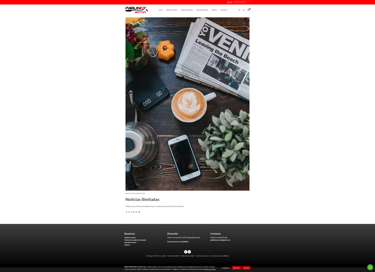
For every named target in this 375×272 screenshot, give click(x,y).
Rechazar (236, 268)
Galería (127, 245)
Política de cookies (160, 256)
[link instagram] (228, 2)
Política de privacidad (187, 256)
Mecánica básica (130, 242)
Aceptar (246, 268)
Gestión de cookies (173, 256)
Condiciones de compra (202, 256)
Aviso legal (149, 256)
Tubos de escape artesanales (135, 240)
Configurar (226, 268)
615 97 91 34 (222, 238)
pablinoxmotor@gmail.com (220, 240)
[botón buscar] (239, 10)
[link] (137, 9)
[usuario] (244, 10)
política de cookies (210, 269)
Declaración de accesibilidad (177, 242)
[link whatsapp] (231, 2)
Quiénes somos (130, 238)
